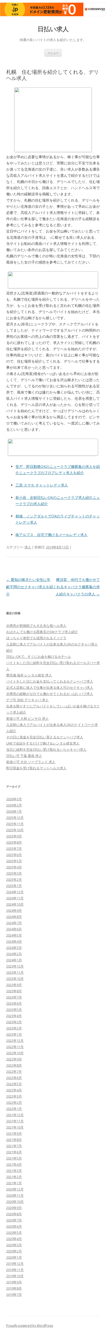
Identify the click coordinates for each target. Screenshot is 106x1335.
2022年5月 (14, 1084)
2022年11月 (15, 1046)
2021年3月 (14, 1170)
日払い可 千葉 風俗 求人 (24, 755)
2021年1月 (14, 1183)
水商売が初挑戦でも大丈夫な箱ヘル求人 (36, 625)
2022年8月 (14, 1065)
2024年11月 (15, 898)
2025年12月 (15, 817)
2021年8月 (14, 1139)
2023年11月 (15, 972)
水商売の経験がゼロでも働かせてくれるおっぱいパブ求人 (49, 693)
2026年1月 (14, 811)
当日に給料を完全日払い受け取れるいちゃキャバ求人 (46, 749)
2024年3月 (14, 947)
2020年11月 (15, 1195)
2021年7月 (14, 1146)
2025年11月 (15, 823)
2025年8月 (14, 842)
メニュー (53, 53)
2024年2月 (14, 954)
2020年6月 (14, 1226)
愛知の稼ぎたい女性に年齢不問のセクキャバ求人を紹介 (29, 586)
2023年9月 (14, 984)
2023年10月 (15, 978)
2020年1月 (14, 1257)
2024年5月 (14, 935)
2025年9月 (14, 836)
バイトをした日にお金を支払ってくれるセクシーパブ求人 (49, 681)
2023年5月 (14, 1009)
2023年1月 (14, 1034)
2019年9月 (14, 1282)
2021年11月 (15, 1121)
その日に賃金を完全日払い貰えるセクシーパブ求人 (44, 737)
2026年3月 (14, 799)
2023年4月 (14, 1015)
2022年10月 (15, 1053)
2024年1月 (14, 960)
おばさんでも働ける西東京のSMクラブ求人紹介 (42, 631)
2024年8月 (14, 916)
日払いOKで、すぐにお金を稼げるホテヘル (38, 656)
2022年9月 (14, 1059)
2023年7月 (14, 997)
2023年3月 (14, 1022)
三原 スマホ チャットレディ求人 (41, 485)
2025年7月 (14, 848)
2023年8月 (14, 991)
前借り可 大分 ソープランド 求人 (30, 762)
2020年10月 (15, 1201)
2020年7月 (14, 1220)
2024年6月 (14, 929)
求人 (27, 547)
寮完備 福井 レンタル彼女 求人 (29, 675)
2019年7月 (14, 1294)
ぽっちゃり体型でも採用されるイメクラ (36, 638)
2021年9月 (14, 1133)
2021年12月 (15, 1115)
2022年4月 (14, 1090)
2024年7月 (14, 923)
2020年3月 (14, 1245)
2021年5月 (14, 1158)
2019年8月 (14, 1288)
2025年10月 (15, 830)
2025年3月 (14, 873)
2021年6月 (14, 1152)
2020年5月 (14, 1232)
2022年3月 (14, 1096)
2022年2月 (14, 1102)
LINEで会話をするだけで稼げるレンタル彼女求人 (43, 743)
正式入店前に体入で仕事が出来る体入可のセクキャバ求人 (49, 687)
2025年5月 (14, 861)
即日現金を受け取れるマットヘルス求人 (36, 768)
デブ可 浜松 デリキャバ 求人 (27, 700)
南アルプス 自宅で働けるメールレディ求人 (51, 534)
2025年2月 (14, 879)
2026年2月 (14, 805)
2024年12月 (15, 892)
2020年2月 (14, 1251)
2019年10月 (15, 1276)
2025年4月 (14, 867)
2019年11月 (15, 1269)
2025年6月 (14, 854)
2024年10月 (15, 904)
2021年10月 (15, 1127)
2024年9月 (14, 910)
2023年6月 (14, 1003)
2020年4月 (14, 1238)
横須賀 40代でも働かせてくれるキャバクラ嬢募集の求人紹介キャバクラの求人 (76, 586)
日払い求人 (53, 29)
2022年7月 (14, 1071)
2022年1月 (14, 1108)
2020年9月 (14, 1207)
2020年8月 (14, 1214)
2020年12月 (15, 1189)
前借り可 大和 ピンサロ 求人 (27, 718)
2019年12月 (15, 1263)
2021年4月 (14, 1164)
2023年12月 (15, 966)
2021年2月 (14, 1176)
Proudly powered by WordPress (29, 1325)
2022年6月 (14, 1077)
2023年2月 (14, 1028)
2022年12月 (15, 1040)
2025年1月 (14, 885)
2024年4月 (14, 941)
